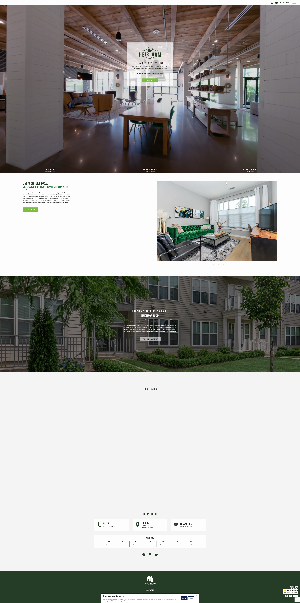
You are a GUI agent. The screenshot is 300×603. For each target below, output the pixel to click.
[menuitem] (282, 2)
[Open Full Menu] (294, 3)
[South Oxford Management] (150, 580)
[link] (50, 170)
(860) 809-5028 (113, 526)
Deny (191, 598)
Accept (184, 598)
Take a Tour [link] (30, 209)
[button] (210, 264)
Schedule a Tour (150, 80)
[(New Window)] (156, 554)
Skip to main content (10, 3)
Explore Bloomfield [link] (150, 339)
